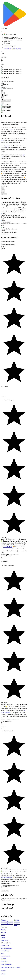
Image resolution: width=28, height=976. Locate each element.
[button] (14, 91)
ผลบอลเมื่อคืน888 (7, 547)
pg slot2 (10, 129)
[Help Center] (1, 31)
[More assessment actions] (1, 728)
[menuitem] (15, 34)
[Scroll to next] (2, 112)
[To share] (2, 97)
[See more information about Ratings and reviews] (1, 243)
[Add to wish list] (2, 103)
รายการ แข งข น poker (7, 877)
